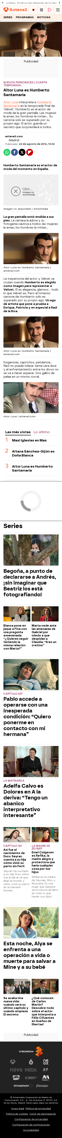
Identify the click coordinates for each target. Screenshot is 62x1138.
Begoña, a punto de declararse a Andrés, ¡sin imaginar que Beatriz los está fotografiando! (29, 583)
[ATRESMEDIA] (31, 1051)
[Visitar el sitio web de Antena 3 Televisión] (16, 1062)
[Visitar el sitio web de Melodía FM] (46, 1077)
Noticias (43, 17)
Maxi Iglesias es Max (29, 440)
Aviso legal (17, 1108)
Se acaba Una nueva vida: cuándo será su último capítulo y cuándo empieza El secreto (15, 1006)
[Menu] (58, 10)
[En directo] (33, 10)
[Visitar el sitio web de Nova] (16, 1069)
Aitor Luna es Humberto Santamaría (32, 468)
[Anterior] (2, 3)
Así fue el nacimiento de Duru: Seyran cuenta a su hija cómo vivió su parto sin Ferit (14, 858)
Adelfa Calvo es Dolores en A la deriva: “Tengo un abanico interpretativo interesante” (25, 800)
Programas (25, 17)
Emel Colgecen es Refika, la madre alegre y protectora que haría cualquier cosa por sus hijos (43, 862)
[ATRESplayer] (49, 10)
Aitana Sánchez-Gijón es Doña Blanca (33, 453)
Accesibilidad (31, 1130)
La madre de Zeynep (41, 847)
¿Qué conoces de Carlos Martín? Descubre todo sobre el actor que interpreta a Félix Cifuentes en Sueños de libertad (44, 1011)
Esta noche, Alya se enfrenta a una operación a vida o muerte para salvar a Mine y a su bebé (29, 955)
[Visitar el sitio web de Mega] (31, 1069)
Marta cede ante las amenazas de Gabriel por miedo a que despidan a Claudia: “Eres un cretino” (44, 635)
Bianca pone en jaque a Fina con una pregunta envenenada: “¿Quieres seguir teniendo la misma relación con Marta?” (15, 637)
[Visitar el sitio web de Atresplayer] (23, 1085)
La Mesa (10, 3)
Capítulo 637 (12, 693)
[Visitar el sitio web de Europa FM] (31, 1077)
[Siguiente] (59, 3)
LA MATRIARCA (13, 780)
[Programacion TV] (41, 10)
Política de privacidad (38, 1108)
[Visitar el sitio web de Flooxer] (42, 1085)
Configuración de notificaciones (31, 1124)
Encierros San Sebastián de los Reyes (38, 3)
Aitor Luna (10, 102)
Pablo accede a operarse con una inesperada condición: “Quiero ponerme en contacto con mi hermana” (27, 716)
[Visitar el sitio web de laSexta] (31, 1062)
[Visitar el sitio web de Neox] (46, 1062)
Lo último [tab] (42, 432)
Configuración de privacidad (31, 1119)
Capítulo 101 (12, 846)
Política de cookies (17, 1114)
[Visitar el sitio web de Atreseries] (46, 1069)
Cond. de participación (42, 1114)
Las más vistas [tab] (18, 432)
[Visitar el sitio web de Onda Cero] (16, 1077)
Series (7, 17)
